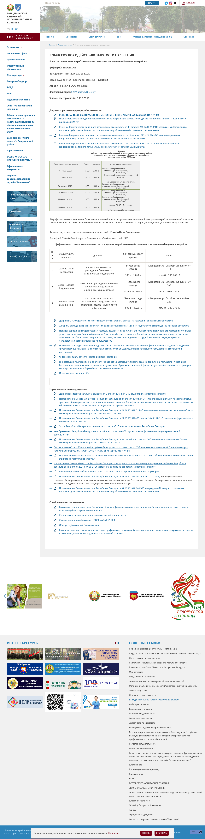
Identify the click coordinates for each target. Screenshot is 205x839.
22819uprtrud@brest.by (83, 92)
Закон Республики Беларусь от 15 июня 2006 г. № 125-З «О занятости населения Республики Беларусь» (112, 426)
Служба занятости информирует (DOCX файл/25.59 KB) (87, 520)
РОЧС (10, 94)
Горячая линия (15, 151)
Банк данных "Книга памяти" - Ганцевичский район (20, 141)
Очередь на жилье (19, 241)
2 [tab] (118, 643)
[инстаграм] (170, 3)
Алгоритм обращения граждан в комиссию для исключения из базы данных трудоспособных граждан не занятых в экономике (124, 326)
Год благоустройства (18, 100)
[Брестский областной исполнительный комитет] (146, 596)
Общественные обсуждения (15, 67)
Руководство (71, 37)
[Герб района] (18, 7)
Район (119, 37)
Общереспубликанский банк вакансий (79, 525)
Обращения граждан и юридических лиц (152, 37)
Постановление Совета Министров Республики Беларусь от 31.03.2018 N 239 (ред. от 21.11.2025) (110, 477)
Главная (52, 45)
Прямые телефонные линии (20, 197)
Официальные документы (15, 168)
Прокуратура (14, 75)
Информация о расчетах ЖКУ (74, 373)
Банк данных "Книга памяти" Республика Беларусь (155, 700)
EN (12, 29)
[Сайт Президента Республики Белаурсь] (106, 596)
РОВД (10, 87)
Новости (49, 37)
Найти (151, 3)
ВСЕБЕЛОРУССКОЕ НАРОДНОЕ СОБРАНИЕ (19, 158)
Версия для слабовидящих (24, 37)
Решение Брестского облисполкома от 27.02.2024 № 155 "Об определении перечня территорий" (110, 471)
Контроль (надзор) (17, 81)
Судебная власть (16, 60)
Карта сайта (190, 3)
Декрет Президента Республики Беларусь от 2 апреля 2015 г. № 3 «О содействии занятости (112, 394)
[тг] (166, 3)
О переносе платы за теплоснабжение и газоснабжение (88, 357)
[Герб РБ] (10, 7)
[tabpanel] (63, 681)
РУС (8, 29)
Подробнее (114, 833)
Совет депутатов (97, 37)
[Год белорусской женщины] (187, 596)
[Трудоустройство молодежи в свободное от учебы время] (24, 596)
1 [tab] (115, 643)
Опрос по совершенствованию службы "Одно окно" (18, 179)
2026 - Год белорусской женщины (19, 107)
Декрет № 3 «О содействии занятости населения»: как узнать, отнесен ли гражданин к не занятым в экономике (116, 321)
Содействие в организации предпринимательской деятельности (92, 515)
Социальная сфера (17, 53)
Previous (5, 596)
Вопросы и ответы (19, 256)
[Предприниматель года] (58, 596)
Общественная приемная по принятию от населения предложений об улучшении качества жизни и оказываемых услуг (21, 123)
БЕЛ (16, 29)
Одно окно (189, 37)
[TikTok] (175, 3)
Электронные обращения (16, 227)
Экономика (13, 47)
